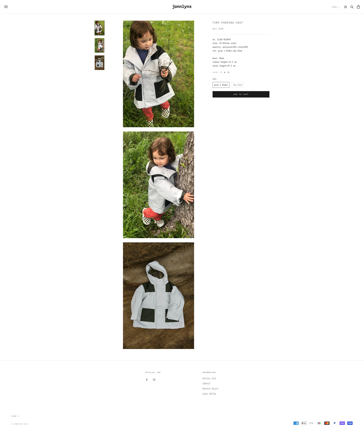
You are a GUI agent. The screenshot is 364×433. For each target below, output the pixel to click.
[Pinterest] (228, 72)
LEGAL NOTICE (209, 394)
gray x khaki (221, 85)
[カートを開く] (358, 6)
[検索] (351, 6)
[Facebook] (221, 72)
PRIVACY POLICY (210, 389)
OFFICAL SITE (209, 378)
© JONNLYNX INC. (20, 424)
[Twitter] (225, 72)
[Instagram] (154, 379)
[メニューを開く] (6, 7)
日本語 (334, 7)
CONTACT (206, 383)
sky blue (237, 85)
